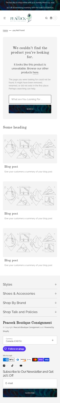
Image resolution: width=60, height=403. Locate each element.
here (35, 72)
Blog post (11, 166)
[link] (30, 148)
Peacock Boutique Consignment (26, 327)
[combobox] (30, 99)
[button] (4, 18)
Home (5, 30)
